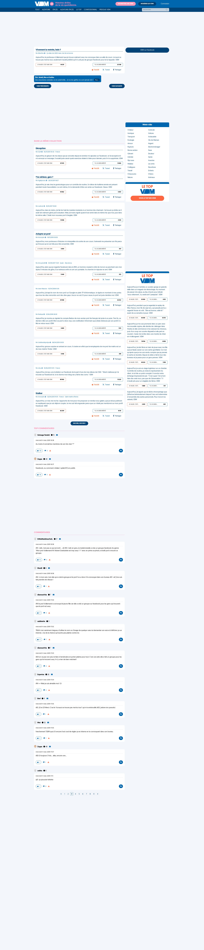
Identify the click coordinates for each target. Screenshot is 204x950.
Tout (37, 10)
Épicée (55, 10)
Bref (39, 699)
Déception (41, 148)
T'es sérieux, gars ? (44, 177)
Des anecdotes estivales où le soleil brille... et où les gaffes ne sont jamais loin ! (67, 79)
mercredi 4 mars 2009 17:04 (45, 680)
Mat (39, 723)
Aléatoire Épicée (67, 10)
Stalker (39, 393)
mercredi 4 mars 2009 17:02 (45, 627)
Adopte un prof (43, 234)
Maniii (39, 568)
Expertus (41, 674)
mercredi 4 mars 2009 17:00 (45, 600)
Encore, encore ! (79, 423)
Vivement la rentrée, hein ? (48, 50)
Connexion (165, 4)
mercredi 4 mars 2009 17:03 (45, 653)
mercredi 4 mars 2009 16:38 (45, 440)
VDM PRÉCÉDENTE (43, 86)
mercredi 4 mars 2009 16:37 (45, 464)
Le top (78, 10)
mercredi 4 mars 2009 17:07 (45, 752)
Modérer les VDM (147, 4)
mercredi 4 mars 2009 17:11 (44, 776)
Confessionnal (90, 10)
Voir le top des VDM (147, 198)
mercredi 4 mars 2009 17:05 (45, 704)
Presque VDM (104, 10)
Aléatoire (46, 10)
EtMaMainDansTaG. (45, 539)
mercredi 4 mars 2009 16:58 (45, 544)
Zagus (39, 459)
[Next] (61, 794)
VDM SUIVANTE (117, 86)
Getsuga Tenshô (43, 435)
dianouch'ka (42, 595)
